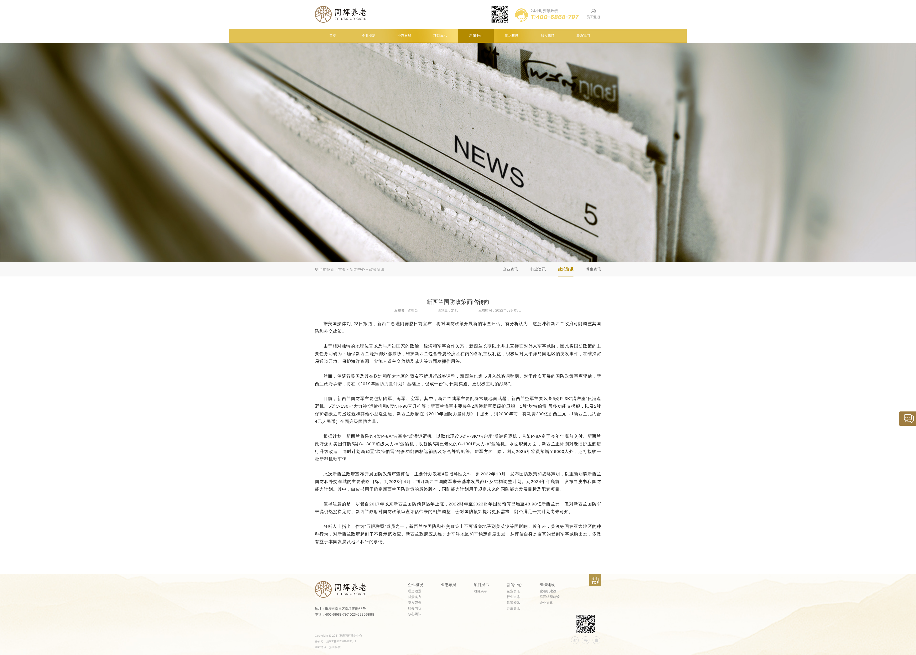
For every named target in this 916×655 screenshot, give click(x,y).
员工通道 (593, 13)
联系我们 (583, 35)
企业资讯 (510, 269)
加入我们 (547, 35)
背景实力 (414, 597)
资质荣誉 (414, 602)
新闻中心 (476, 35)
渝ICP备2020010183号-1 (341, 641)
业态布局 (404, 35)
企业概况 (368, 35)
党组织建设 (548, 591)
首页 (332, 35)
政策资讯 (376, 269)
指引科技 (335, 647)
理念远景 (414, 591)
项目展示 (440, 35)
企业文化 (546, 602)
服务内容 (414, 608)
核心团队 (414, 614)
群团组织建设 (550, 597)
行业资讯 (538, 269)
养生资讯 (593, 269)
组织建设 (511, 35)
